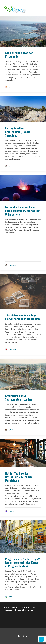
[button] (41, 8)
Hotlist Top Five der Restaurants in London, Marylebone (18, 477)
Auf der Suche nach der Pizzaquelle (19, 54)
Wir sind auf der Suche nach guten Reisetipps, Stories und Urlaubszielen (22, 210)
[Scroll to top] (41, 639)
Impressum (8, 610)
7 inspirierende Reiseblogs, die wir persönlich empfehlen (22, 317)
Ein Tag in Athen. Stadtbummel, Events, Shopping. (18, 131)
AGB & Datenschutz (26, 610)
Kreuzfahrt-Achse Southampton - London (18, 397)
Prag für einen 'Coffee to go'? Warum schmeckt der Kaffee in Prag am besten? (22, 562)
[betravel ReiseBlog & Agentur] (15, 8)
